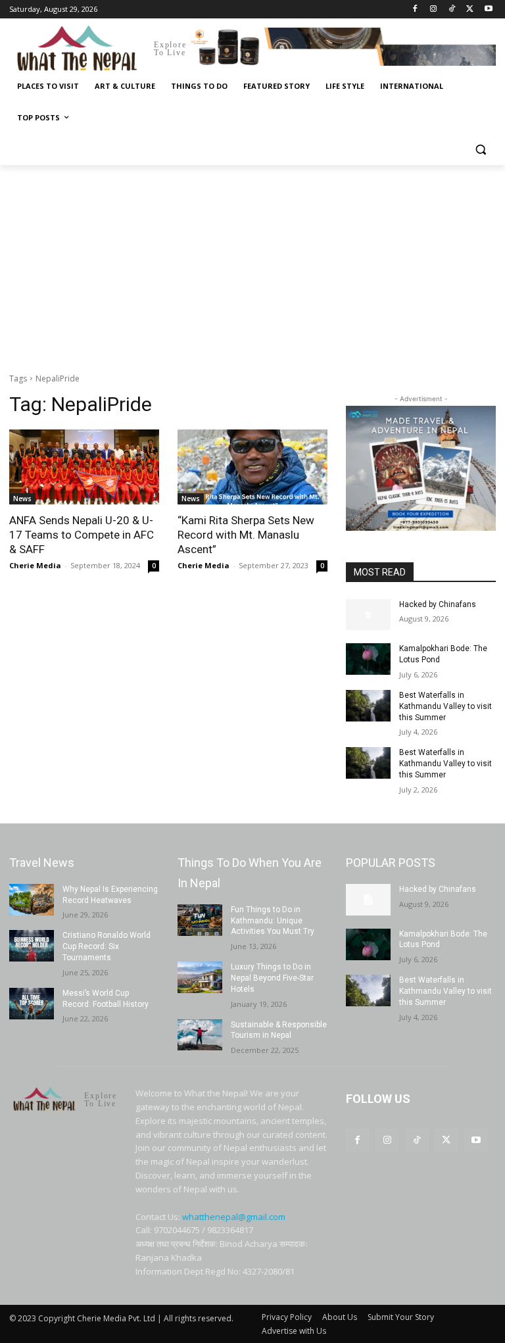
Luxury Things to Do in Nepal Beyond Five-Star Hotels (272, 978)
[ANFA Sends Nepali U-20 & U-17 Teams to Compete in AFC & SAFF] (84, 466)
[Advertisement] (252, 264)
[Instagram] (433, 9)
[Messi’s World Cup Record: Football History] (31, 1003)
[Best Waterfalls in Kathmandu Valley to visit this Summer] (368, 705)
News (22, 498)
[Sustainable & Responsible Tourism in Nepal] (200, 1035)
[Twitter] (469, 9)
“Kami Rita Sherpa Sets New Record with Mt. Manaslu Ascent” (246, 535)
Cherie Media (35, 565)
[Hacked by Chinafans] (368, 615)
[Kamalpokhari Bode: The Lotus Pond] (368, 659)
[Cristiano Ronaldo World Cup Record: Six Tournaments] (31, 946)
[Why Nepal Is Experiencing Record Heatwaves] (31, 900)
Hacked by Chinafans (437, 604)
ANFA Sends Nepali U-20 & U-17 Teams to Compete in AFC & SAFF (81, 535)
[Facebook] (415, 9)
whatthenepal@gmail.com (233, 1217)
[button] (480, 149)
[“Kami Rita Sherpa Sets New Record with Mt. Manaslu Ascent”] (252, 466)
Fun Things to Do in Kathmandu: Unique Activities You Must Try (272, 921)
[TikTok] (452, 9)
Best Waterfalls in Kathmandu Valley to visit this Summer (445, 706)
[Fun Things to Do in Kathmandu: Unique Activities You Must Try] (200, 920)
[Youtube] (488, 9)
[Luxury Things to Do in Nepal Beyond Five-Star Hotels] (200, 977)
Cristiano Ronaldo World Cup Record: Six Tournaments (106, 946)
